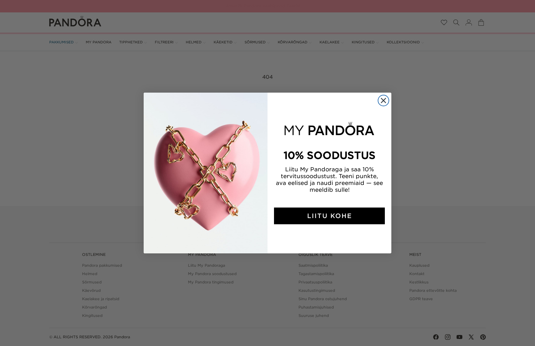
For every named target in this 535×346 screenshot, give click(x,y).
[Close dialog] (383, 100)
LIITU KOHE (329, 216)
